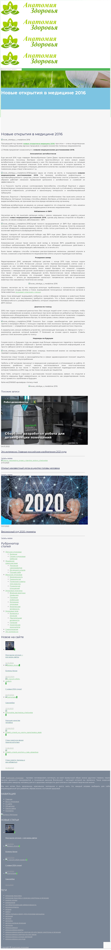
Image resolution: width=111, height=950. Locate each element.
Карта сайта (10, 808)
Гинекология (15, 579)
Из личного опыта (17, 570)
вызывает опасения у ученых (28, 292)
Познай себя (15, 572)
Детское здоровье (13, 552)
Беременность (16, 577)
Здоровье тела (11, 611)
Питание (13, 623)
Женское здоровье (13, 575)
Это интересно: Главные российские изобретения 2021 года (33, 451)
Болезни (13, 554)
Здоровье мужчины (13, 591)
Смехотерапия (11, 629)
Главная (8, 799)
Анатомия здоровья (15, 778)
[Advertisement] (51, 119)
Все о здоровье (12, 802)
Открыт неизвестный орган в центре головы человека (30, 468)
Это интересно (11, 632)
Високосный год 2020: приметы (18, 531)
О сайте (8, 804)
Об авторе (10, 806)
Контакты (9, 811)
